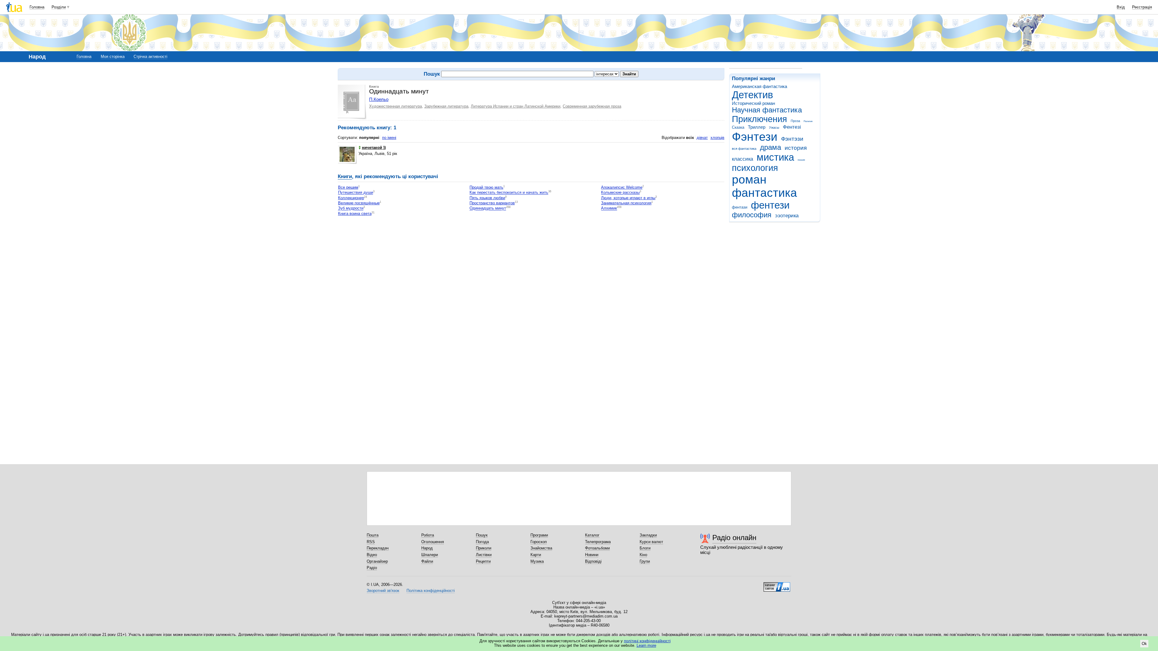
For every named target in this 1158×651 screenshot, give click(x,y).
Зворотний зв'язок (383, 590)
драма (770, 147)
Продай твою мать (486, 187)
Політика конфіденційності (431, 590)
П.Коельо (378, 99)
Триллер (756, 127)
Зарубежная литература (446, 106)
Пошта (372, 535)
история (796, 148)
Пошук (482, 535)
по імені (389, 137)
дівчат (702, 137)
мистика (775, 157)
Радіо (372, 567)
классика (742, 159)
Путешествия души (355, 192)
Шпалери (429, 554)
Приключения (759, 119)
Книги (345, 176)
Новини (591, 554)
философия (751, 215)
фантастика (764, 192)
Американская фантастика (759, 86)
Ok (1144, 643)
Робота (427, 535)
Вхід (1121, 7)
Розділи (59, 7)
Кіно (643, 554)
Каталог (592, 535)
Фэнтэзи (792, 139)
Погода (482, 541)
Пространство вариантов (492, 203)
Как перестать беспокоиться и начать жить (509, 192)
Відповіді (593, 561)
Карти (535, 554)
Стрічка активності (150, 56)
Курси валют (651, 541)
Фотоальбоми (597, 548)
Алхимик (609, 208)
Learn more (646, 645)
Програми (539, 535)
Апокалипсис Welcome (621, 187)
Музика (537, 561)
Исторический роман (753, 103)
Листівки (484, 554)
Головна (37, 7)
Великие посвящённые (359, 203)
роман (749, 179)
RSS (371, 541)
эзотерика (787, 216)
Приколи (483, 548)
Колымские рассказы (620, 192)
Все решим (348, 187)
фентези (770, 205)
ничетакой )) (374, 147)
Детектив (752, 94)
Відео (372, 554)
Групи (645, 561)
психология (755, 168)
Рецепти (483, 561)
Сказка (738, 127)
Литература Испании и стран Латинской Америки (515, 106)
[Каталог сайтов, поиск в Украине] (777, 584)
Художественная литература (395, 106)
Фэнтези (754, 136)
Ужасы (774, 127)
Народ (427, 548)
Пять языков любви (487, 198)
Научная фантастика (767, 110)
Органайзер (377, 561)
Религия (808, 121)
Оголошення (432, 541)
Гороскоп (538, 541)
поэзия (801, 160)
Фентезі (792, 127)
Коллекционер (351, 198)
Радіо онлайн (734, 537)
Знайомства (541, 548)
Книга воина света (355, 213)
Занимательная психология (626, 203)
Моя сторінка (113, 56)
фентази (739, 207)
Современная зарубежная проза (592, 106)
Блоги (645, 548)
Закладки (648, 535)
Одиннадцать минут (488, 208)
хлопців (717, 137)
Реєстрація (1142, 7)
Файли (427, 561)
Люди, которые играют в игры (628, 198)
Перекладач (378, 548)
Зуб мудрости (350, 208)
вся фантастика (744, 148)
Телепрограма (598, 541)
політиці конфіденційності (647, 641)
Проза (795, 121)
